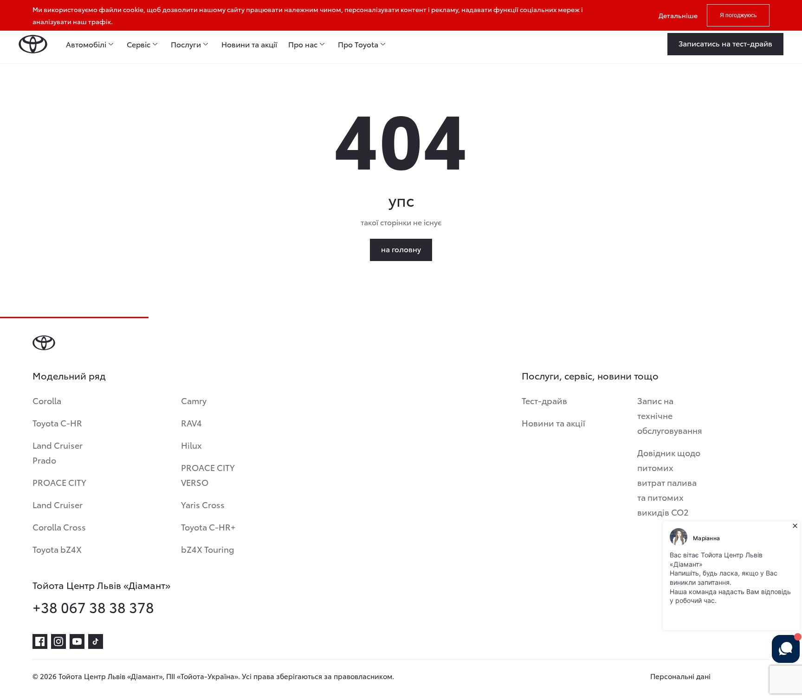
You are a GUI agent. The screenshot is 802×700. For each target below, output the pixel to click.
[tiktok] (95, 641)
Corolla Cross (59, 526)
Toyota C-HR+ (208, 526)
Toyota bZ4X (57, 549)
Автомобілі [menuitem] (86, 44)
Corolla (46, 400)
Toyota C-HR (57, 422)
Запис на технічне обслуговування (669, 415)
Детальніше (678, 15)
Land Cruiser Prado (57, 452)
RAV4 (191, 422)
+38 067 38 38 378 (93, 607)
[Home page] (33, 44)
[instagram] (58, 641)
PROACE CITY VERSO (208, 474)
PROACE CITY (59, 482)
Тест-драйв (544, 400)
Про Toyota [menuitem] (358, 44)
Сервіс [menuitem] (138, 44)
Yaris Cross (203, 504)
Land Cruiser (57, 504)
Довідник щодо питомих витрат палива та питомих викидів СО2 (668, 481)
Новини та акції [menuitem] (249, 44)
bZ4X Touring (207, 549)
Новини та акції (553, 422)
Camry (194, 400)
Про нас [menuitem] (302, 44)
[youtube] (77, 641)
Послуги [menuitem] (186, 44)
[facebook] (39, 641)
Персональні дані (680, 676)
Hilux (191, 445)
